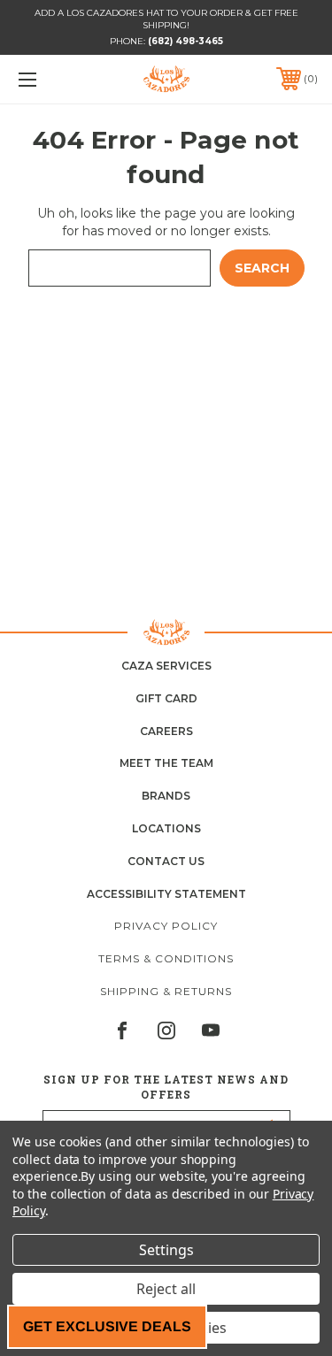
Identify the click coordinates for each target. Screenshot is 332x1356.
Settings (166, 1250)
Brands (166, 795)
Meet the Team (166, 763)
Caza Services (166, 665)
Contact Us (166, 861)
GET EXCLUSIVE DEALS (107, 1326)
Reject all (166, 1289)
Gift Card (166, 698)
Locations (166, 828)
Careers (166, 731)
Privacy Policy (166, 925)
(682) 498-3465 (185, 41)
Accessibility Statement (166, 893)
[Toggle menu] (48, 79)
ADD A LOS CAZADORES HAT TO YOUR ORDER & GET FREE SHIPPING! (166, 19)
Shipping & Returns (166, 991)
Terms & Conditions (166, 958)
